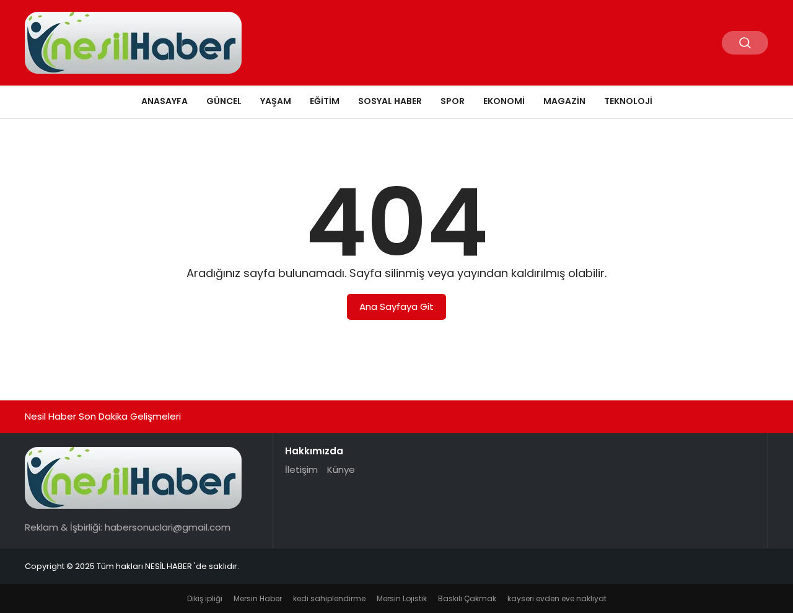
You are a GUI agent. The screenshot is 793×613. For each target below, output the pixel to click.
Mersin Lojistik (402, 598)
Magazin (564, 101)
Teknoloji (628, 101)
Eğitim (325, 101)
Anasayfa (164, 101)
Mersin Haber (258, 598)
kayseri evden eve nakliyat (557, 598)
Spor (452, 101)
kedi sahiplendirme (329, 598)
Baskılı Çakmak (467, 598)
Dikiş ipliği (204, 598)
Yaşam (275, 101)
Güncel (224, 101)
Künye (341, 469)
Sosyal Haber (390, 101)
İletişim (301, 469)
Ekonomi (504, 101)
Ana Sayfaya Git (396, 306)
